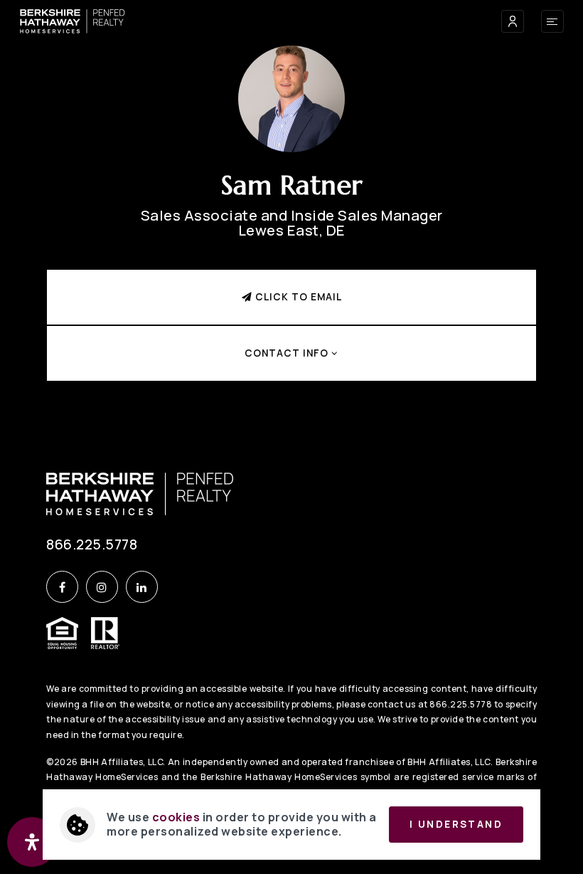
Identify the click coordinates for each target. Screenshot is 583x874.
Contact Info (288, 353)
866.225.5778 (91, 544)
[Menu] (552, 21)
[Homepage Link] (72, 20)
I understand (456, 824)
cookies (176, 817)
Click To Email (297, 296)
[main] (291, 213)
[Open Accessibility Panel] (32, 842)
